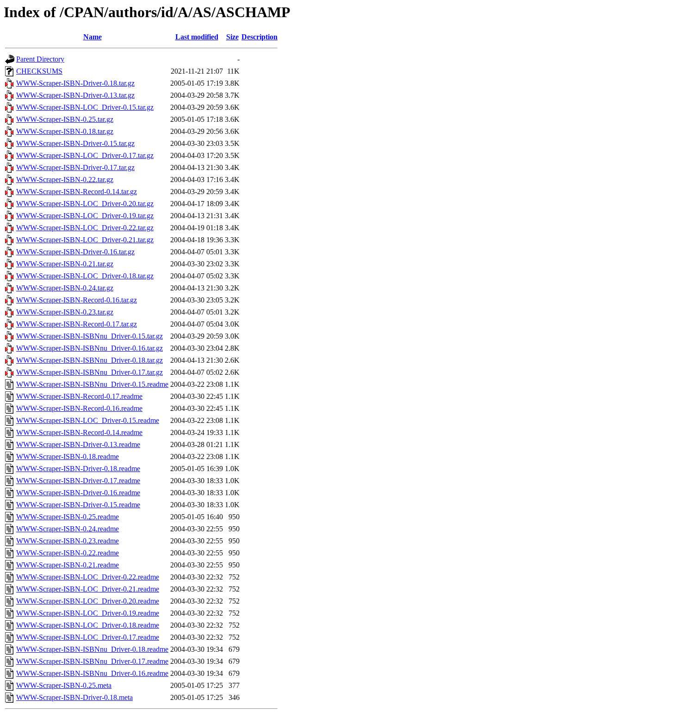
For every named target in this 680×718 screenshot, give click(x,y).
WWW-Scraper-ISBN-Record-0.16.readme (79, 408)
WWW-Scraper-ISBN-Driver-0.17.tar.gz (75, 167)
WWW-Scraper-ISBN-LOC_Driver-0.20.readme (87, 601)
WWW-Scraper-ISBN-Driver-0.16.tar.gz (75, 252)
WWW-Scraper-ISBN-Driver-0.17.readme (78, 481)
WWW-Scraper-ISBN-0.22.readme (67, 553)
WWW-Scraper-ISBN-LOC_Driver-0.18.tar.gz (85, 276)
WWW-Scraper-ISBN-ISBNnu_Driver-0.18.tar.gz (89, 360)
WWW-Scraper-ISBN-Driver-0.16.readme (78, 493)
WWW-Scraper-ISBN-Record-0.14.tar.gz (76, 191)
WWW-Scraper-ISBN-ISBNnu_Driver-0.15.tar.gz (89, 336)
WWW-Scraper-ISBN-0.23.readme (67, 541)
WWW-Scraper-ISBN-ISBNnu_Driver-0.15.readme (92, 384)
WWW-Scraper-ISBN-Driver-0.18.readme (78, 468)
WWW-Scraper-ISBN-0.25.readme (67, 517)
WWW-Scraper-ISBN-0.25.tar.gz (64, 119)
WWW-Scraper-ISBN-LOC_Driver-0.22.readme (87, 577)
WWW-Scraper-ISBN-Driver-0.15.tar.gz (75, 143)
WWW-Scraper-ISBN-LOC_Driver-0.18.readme (87, 625)
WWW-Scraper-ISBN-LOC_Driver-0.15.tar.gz (85, 107)
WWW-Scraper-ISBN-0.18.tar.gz (64, 131)
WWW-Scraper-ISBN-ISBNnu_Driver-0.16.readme (92, 673)
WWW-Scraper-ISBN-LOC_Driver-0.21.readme (87, 589)
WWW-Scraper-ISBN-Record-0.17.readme (79, 396)
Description (259, 37)
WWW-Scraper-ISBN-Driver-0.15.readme (78, 505)
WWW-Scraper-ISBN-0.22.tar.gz (64, 179)
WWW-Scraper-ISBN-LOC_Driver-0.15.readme (87, 420)
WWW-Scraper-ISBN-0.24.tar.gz (64, 288)
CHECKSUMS (39, 71)
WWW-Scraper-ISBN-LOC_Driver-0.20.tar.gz (85, 204)
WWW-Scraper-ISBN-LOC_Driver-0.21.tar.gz (85, 240)
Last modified (196, 37)
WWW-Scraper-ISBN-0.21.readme (67, 565)
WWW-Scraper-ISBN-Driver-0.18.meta (74, 697)
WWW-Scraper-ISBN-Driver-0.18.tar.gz (75, 83)
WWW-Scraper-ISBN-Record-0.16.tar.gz (76, 300)
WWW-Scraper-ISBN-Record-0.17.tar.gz (76, 324)
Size (232, 37)
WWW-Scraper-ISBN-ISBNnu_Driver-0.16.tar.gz (89, 348)
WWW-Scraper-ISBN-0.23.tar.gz (64, 312)
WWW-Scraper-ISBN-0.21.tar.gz (64, 264)
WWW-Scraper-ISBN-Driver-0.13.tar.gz (75, 95)
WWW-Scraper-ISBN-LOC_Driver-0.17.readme (87, 637)
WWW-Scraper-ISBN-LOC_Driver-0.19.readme (87, 613)
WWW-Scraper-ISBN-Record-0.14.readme (79, 432)
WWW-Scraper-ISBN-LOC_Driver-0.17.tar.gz (85, 155)
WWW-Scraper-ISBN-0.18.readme (67, 456)
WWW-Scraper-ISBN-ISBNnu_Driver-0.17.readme (92, 661)
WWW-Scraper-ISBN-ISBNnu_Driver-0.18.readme (92, 649)
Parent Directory (40, 59)
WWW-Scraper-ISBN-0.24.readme (67, 529)
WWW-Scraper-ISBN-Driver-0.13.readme (78, 444)
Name (92, 37)
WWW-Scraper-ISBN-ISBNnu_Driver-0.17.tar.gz (89, 372)
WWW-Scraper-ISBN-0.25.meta (63, 685)
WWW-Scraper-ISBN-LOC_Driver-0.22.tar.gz (85, 228)
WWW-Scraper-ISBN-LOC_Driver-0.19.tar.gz (85, 216)
